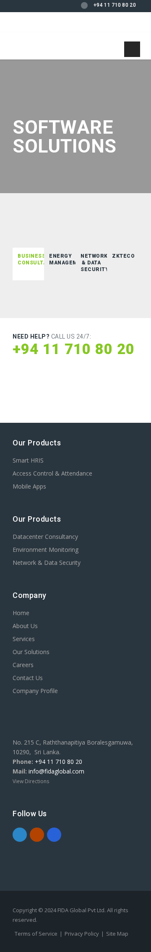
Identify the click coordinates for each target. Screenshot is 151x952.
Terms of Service (36, 933)
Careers (23, 665)
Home (21, 613)
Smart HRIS (28, 460)
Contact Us (28, 678)
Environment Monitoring (45, 550)
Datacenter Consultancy (45, 537)
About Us (25, 626)
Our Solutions (31, 652)
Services (24, 639)
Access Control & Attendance (52, 473)
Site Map (117, 933)
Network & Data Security (47, 563)
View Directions (31, 781)
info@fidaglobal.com (56, 771)
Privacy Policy (82, 933)
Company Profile (35, 691)
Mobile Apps (29, 486)
